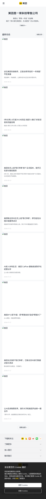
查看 (17, 478)
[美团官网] (23, 3)
